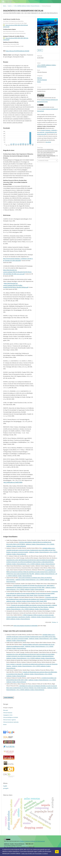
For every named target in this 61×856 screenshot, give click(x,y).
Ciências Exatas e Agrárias (9, 719)
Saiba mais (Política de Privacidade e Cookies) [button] (34, 853)
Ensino (39, 81)
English (5, 786)
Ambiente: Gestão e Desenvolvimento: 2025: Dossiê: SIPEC (31, 601)
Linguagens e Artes (7, 715)
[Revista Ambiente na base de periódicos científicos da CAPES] (9, 743)
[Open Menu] (3, 1)
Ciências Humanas (42, 80)
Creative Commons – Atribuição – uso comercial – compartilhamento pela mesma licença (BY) (47, 132)
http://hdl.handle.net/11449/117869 (13, 482)
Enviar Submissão (8, 697)
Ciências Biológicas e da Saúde (10, 717)
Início (4, 6)
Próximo (54, 622)
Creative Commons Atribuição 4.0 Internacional (32, 841)
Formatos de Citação (43, 160)
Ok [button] (57, 851)
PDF (40, 50)
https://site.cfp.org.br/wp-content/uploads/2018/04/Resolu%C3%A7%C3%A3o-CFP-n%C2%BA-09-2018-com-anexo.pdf (17, 272)
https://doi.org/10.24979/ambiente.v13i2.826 (17, 51)
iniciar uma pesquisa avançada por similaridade (25, 625)
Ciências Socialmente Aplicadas (11, 722)
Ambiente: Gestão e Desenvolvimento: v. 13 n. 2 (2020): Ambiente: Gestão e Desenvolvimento (30, 564)
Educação (39, 78)
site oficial (48, 142)
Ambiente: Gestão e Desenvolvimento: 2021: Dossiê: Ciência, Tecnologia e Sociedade (28, 595)
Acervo (10, 6)
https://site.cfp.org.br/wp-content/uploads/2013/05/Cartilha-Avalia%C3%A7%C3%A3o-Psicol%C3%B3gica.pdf (15, 285)
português (5, 788)
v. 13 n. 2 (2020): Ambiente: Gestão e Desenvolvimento (27, 6)
